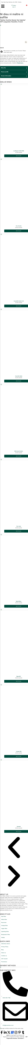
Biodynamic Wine (5, 934)
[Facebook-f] (1, 1032)
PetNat (3, 937)
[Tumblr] (23, 1032)
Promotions (4, 961)
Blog (2, 949)
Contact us (4, 955)
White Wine (4, 919)
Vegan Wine (4, 928)
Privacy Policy (4, 946)
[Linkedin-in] (5, 1032)
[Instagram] (16, 1032)
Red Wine (3, 916)
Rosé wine (3, 922)
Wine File (3, 67)
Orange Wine (4, 925)
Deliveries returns (5, 943)
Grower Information (6, 75)
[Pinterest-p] (19, 1032)
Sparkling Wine (5, 931)
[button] (14, 847)
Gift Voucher (4, 958)
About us (3, 952)
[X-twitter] (8, 1032)
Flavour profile (4, 71)
